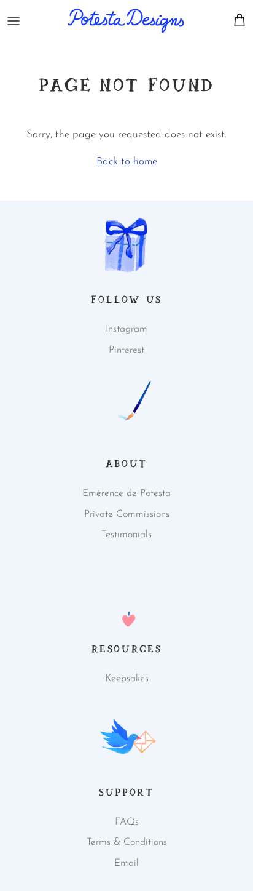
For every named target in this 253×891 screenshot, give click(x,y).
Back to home (126, 161)
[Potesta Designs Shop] (126, 20)
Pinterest (126, 350)
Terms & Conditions (127, 842)
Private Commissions (126, 514)
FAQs (127, 822)
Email (126, 863)
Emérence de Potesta (126, 493)
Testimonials (126, 535)
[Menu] (13, 20)
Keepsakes (127, 679)
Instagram (126, 329)
